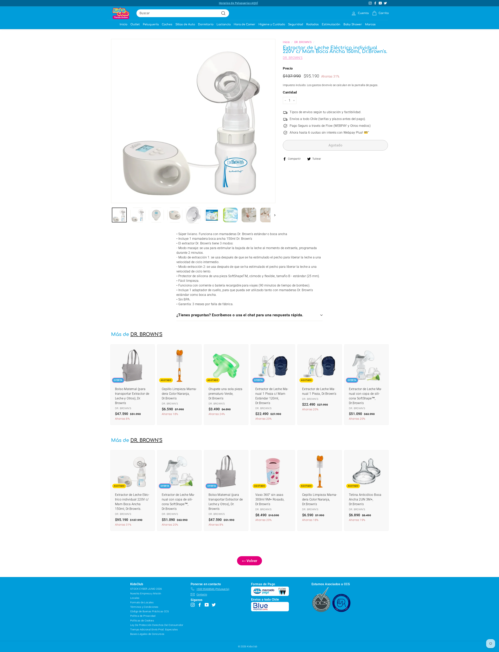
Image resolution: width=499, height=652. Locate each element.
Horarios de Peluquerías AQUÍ (238, 3)
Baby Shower (352, 24)
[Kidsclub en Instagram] (193, 604)
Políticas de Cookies (142, 620)
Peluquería (151, 24)
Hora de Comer (244, 24)
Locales (135, 597)
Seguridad (295, 24)
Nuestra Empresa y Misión (145, 593)
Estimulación (331, 24)
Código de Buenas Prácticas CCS (149, 611)
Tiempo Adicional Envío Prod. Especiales (154, 629)
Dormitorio (205, 24)
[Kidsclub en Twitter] (214, 604)
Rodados (312, 24)
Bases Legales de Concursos (147, 634)
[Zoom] (193, 121)
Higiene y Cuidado (271, 24)
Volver (251, 561)
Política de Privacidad (143, 615)
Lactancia (224, 24)
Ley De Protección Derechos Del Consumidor (156, 625)
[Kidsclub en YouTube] (207, 604)
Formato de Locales (142, 602)
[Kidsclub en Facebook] (200, 604)
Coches (167, 24)
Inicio (123, 24)
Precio (288, 68)
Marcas (370, 24)
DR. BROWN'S (302, 42)
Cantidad (290, 92)
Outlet (135, 24)
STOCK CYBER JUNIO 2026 (146, 588)
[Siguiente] (273, 215)
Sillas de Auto (185, 24)
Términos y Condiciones (144, 606)
